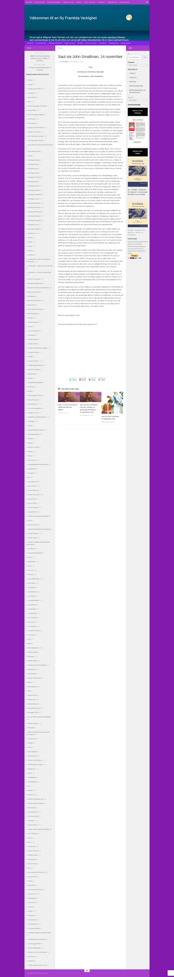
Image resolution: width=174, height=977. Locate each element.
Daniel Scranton (33, 361)
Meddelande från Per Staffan (37, 665)
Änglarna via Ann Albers (35, 127)
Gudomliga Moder (33, 434)
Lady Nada (31, 583)
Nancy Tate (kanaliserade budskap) (39, 717)
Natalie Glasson (33, 723)
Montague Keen (33, 712)
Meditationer (32, 669)
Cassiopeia (31, 335)
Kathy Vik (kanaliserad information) (39, 529)
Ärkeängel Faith (33, 181)
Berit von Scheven (34, 292)
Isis (29, 477)
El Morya (31, 387)
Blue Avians (32, 305)
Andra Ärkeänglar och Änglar (37, 106)
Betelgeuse (31, 296)
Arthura (30, 237)
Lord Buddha (32, 609)
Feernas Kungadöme (35, 408)
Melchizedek (32, 674)
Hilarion (30, 451)
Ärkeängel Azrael (33, 173)
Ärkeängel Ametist (34, 160)
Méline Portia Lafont (34, 678)
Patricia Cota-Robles (34, 760)
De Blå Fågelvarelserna (35, 365)
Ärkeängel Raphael (34, 216)
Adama (30, 84)
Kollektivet (31, 548)
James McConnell (34, 494)
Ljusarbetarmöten (33, 600)
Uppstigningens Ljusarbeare (37, 939)
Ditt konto (132, 81)
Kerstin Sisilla (32, 538)
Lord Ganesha (32, 617)
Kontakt (78, 2)
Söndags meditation (53, 2)
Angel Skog (31, 123)
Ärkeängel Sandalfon (35, 220)
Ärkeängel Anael (33, 164)
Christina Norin (33, 344)
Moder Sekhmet (33, 704)
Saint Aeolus (32, 808)
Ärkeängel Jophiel (34, 190)
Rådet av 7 (31, 795)
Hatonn (30, 443)
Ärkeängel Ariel (33, 168)
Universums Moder (34, 928)
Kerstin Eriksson (33, 533)
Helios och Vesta (33, 447)
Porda (30, 773)
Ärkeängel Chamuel (34, 177)
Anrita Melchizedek (34, 151)
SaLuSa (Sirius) (33, 816)
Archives (130, 97)
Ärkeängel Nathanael (35, 212)
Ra (29, 786)
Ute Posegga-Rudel (34, 943)
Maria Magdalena (33, 648)
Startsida (29, 2)
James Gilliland (33, 490)
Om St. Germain (89, 2)
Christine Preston (33, 352)
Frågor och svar (68, 2)
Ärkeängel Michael (34, 207)
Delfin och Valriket (34, 369)
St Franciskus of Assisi (35, 889)
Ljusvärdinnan (32, 605)
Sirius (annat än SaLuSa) (36, 872)
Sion (29, 868)
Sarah (30, 838)
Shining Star (32, 859)
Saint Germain (32, 812)
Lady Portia (31, 587)
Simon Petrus (32, 863)
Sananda (31, 820)
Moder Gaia (31, 699)
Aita (29, 101)
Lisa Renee (31, 596)
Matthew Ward (32, 661)
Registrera (133, 77)
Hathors (30, 438)
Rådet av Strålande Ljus (35, 799)
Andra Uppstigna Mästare (36, 114)
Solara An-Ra (32, 876)
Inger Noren (32, 460)
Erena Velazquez (33, 400)
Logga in (132, 73)
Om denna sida (39, 2)
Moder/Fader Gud (33, 708)
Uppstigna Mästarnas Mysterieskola (39, 932)
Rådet (30, 790)
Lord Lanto (31, 622)
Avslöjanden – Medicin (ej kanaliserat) (40, 266)
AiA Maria (31, 93)
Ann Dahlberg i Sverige (35, 136)
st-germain (64, 61)
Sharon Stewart (33, 851)
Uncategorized (32, 924)
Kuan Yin (31, 570)
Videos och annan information (37, 952)
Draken (30, 378)
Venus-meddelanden (34, 948)
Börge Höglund (33, 313)
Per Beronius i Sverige (35, 764)
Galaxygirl (31, 421)
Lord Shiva (31, 635)
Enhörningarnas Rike (35, 395)
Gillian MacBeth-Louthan (36, 430)
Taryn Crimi (31, 902)
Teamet (30, 911)
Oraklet (30, 743)
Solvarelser (31, 885)
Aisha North (32, 97)
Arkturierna (31, 233)
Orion (29, 747)
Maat (29, 643)
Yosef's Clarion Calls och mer (37, 965)
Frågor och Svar (33, 413)
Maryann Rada (32, 652)
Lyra (29, 639)
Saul (60, 48)
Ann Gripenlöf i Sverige (35, 140)
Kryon (30, 566)
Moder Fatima (32, 695)
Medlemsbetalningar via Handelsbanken (137, 91)
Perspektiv (101, 2)
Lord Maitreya (32, 626)
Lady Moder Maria (34, 579)
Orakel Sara (32, 739)
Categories (131, 62)
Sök (129, 54)
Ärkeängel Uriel (33, 224)
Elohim (30, 391)
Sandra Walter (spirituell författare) (39, 829)
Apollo (30, 156)
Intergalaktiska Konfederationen (38, 464)
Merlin (30, 682)
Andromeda (31, 119)
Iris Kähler (31, 473)
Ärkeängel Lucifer (33, 199)
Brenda (30, 318)
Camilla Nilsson (33, 322)
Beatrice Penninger (34, 279)
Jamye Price (32, 499)
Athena (30, 250)
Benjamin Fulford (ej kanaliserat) (38, 287)
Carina (30, 326)
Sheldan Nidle (32, 855)
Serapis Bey (32, 846)
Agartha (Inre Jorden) (35, 89)
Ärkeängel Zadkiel (34, 229)
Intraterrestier (32, 469)
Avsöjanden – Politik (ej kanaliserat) (39, 272)
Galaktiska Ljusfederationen (37, 417)
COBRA (30, 356)
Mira (29, 691)
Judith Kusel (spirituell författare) (38, 516)
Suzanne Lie (32, 894)
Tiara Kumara (32, 920)
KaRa (30, 520)
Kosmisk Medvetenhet (35, 553)
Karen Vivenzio (33, 525)
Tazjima (30, 907)
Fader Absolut (32, 404)
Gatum (30, 425)
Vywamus (31, 961)
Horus (30, 456)
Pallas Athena (32, 756)
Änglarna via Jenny (34, 132)
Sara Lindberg (32, 833)
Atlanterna (31, 255)
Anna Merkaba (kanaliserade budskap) (40, 145)
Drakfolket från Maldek (35, 382)
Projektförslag (112, 2)
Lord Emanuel (32, 613)
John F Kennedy (33, 507)
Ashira (30, 242)
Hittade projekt (124, 2)
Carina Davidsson (34, 331)
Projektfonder (32, 777)
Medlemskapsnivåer (136, 86)
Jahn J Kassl (32, 486)
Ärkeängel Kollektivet (35, 194)
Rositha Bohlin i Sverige (36, 803)
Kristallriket (31, 561)
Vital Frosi (31, 956)
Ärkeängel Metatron (34, 203)
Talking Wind (32, 898)
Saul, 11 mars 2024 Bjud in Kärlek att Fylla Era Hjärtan (67, 407)
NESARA (31, 728)
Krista (30, 557)
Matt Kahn (31, 656)
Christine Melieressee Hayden (37, 348)
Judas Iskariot (32, 512)
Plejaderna (31, 769)
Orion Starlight (32, 751)
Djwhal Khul (32, 374)
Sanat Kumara (32, 825)
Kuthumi (30, 574)
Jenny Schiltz (32, 503)
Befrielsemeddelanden (35, 283)
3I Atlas (30, 80)
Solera (30, 881)
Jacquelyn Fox (32, 482)
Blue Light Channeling (35, 309)
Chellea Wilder (33, 339)
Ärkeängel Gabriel (34, 186)
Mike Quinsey (32, 686)
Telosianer (31, 915)
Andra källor (32, 110)
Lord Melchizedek (33, 630)
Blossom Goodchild (34, 300)
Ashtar (30, 246)
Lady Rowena (32, 592)
